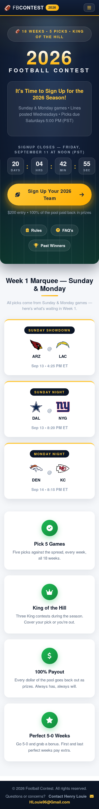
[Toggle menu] (89, 7)
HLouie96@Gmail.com (49, 802)
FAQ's (67, 230)
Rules (36, 230)
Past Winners (53, 245)
